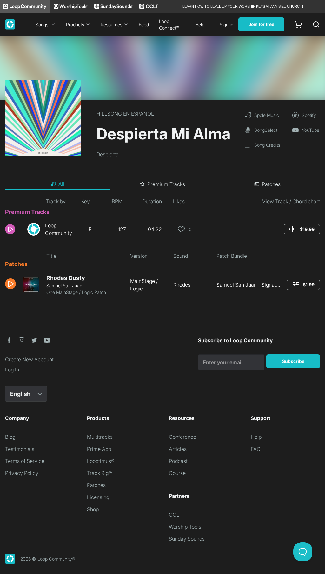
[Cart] (298, 24)
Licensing (98, 497)
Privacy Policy (21, 473)
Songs (42, 24)
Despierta (107, 154)
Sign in (226, 24)
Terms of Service (24, 461)
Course (177, 473)
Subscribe (293, 361)
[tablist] (162, 184)
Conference (182, 437)
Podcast (178, 461)
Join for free (261, 24)
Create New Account (29, 359)
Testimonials (19, 449)
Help (199, 24)
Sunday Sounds (187, 539)
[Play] (10, 229)
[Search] (316, 24)
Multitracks (100, 437)
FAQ (256, 449)
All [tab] (61, 184)
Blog (10, 437)
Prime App (99, 449)
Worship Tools (185, 527)
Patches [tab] (271, 184)
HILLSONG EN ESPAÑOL (125, 113)
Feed (144, 24)
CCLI (175, 514)
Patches (96, 485)
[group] (302, 229)
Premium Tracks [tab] (166, 184)
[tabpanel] (162, 249)
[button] (13, 229)
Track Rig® (99, 473)
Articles (178, 449)
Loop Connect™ (169, 24)
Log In (12, 369)
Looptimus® (101, 461)
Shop (93, 509)
